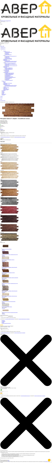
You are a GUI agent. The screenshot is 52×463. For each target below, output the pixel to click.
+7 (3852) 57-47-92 (2, 20)
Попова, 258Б (2, 46)
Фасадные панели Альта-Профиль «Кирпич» (8, 259)
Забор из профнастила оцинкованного (11, 64)
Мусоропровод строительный (8, 83)
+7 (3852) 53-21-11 (2, 47)
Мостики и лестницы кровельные (10, 77)
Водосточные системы (7, 60)
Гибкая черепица (8, 54)
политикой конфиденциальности (5, 332)
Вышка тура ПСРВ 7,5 (8, 67)
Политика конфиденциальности (6, 323)
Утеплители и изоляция (9, 80)
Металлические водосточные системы (11, 61)
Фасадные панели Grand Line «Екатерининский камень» (10, 312)
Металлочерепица (8, 52)
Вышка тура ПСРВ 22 (9, 69)
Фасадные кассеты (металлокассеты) (10, 56)
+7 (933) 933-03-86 (8, 20)
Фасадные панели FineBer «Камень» (7, 306)
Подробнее (3, 250)
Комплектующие (6, 72)
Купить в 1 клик (3, 130)
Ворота (7, 70)
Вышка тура (5, 88)
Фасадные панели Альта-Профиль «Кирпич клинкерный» (10, 277)
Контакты (3, 320)
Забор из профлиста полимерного (10, 63)
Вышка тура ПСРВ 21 (9, 68)
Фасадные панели (8, 58)
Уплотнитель (7, 78)
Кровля (5, 81)
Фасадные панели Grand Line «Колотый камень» (8, 301)
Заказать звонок (3, 334)
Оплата (3, 322)
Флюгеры (7, 79)
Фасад (4, 55)
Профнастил (7, 51)
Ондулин (7, 53)
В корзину (1, 129)
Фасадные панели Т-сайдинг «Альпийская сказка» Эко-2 (10, 283)
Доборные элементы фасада (9, 73)
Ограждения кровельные (9, 76)
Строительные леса (6, 66)
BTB (9, 326)
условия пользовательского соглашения (19, 332)
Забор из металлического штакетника (11, 65)
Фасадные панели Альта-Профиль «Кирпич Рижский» (9, 267)
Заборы (5, 62)
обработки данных (47, 461)
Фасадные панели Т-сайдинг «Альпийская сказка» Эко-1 (10, 254)
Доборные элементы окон (9, 74)
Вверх (8, 460)
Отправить (2, 138)
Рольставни (7, 71)
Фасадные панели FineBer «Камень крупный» (8, 272)
